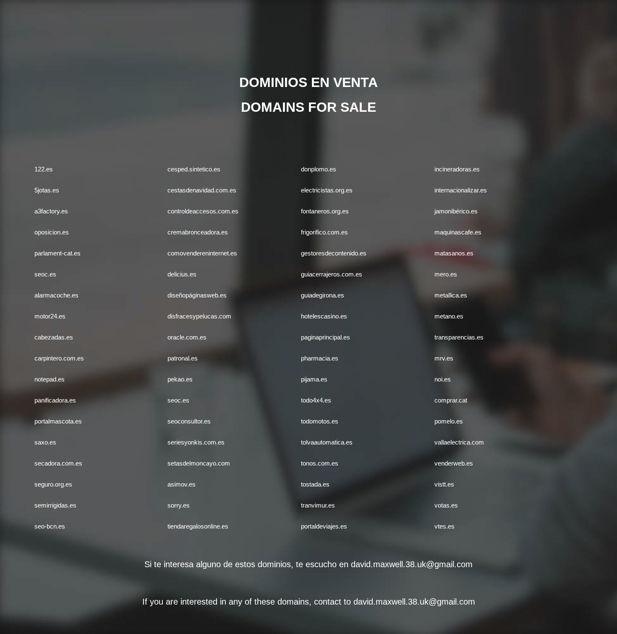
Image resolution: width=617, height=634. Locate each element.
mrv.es (443, 358)
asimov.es (181, 484)
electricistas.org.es (327, 190)
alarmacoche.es (56, 295)
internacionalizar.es (460, 190)
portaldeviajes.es (324, 526)
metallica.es (450, 295)
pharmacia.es (319, 358)
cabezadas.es (53, 337)
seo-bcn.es (49, 526)
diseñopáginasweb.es (197, 295)
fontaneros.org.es (325, 211)
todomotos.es (319, 421)
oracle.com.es (187, 337)
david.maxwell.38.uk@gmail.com (412, 564)
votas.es (446, 505)
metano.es (448, 316)
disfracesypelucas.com (199, 316)
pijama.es (314, 379)
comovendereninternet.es (202, 253)
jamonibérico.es (456, 211)
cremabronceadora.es (197, 232)
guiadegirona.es (322, 295)
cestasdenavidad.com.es (201, 190)
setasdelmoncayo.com (198, 463)
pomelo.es (448, 421)
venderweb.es (453, 463)
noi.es (442, 379)
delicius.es (181, 274)
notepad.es (49, 379)
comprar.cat (450, 400)
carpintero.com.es (59, 358)
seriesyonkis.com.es (196, 442)
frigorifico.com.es (324, 232)
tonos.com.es (319, 463)
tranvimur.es (318, 505)
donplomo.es (318, 169)
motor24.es (49, 316)
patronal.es (182, 358)
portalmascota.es (58, 421)
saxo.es (45, 442)
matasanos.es (453, 253)
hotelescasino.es (324, 316)
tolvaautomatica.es (327, 442)
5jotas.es (46, 190)
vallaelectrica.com (459, 442)
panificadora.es (55, 400)
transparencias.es (459, 337)
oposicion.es (51, 232)
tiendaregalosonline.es (197, 526)
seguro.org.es (53, 484)
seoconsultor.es (189, 421)
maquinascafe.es (457, 232)
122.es (43, 169)
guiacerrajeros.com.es (331, 274)
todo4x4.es (316, 400)
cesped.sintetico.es (193, 169)
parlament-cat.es (57, 253)
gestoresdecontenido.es (333, 253)
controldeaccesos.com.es (202, 211)
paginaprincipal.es (325, 337)
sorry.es (178, 505)
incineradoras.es (457, 169)
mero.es (445, 274)
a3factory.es (51, 211)
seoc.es (45, 274)
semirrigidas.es (55, 505)
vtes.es (444, 526)
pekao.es (180, 379)
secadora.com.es (58, 463)
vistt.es (444, 484)
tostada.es (315, 484)
